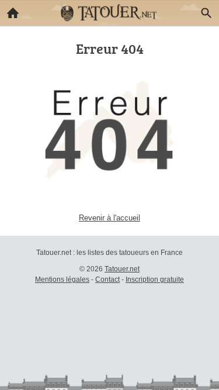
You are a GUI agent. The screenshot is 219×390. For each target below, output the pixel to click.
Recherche (206, 13)
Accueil (13, 13)
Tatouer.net (122, 269)
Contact (107, 279)
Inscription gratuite (155, 279)
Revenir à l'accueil (109, 217)
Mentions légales (62, 279)
